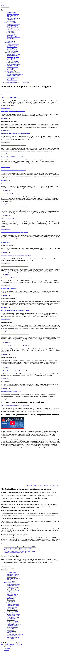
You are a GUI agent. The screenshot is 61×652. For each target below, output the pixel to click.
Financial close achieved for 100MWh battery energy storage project (16, 277)
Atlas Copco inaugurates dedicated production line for (13, 111)
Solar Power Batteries (12, 65)
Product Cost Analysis (12, 51)
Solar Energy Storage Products (11, 62)
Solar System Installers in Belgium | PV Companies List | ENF (14, 266)
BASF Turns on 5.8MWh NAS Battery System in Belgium (13, 170)
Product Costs (10, 31)
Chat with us (55, 485)
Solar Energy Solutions (13, 14)
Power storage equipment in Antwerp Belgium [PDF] (38, 485)
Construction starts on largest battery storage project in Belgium (15, 310)
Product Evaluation (12, 80)
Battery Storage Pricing (13, 29)
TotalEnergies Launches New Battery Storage (11, 391)
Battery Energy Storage (10, 22)
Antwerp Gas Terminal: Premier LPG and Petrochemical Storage (15, 334)
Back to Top (19, 644)
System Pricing (11, 38)
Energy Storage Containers (13, 64)
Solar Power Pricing (12, 19)
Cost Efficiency (11, 21)
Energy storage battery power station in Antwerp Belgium (18, 548)
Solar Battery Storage (9, 32)
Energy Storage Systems (10, 52)
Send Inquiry (7, 648)
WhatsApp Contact (5, 108)
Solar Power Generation (10, 12)
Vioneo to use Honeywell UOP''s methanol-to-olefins (12, 156)
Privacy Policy (4, 644)
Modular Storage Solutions (13, 54)
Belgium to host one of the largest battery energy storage (13, 193)
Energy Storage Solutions (13, 24)
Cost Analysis (10, 28)
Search (18, 642)
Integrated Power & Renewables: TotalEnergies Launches (13, 145)
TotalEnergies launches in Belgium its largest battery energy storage (16, 255)
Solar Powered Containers (13, 72)
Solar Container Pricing (13, 77)
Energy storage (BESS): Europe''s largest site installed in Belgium (15, 345)
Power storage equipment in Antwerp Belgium (17, 82)
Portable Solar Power (9, 42)
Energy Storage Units (12, 67)
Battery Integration (11, 35)
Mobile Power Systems (13, 45)
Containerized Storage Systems (15, 74)
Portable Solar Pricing (12, 49)
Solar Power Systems (12, 15)
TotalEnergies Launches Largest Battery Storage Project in (14, 370)
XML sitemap (11, 644)
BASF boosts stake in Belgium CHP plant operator (12, 97)
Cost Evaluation (11, 39)
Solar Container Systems (10, 71)
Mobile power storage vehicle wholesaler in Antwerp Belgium (19, 551)
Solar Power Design (12, 17)
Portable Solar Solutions (13, 44)
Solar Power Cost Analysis (13, 18)
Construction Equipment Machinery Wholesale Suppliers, (13, 207)
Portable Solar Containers (13, 75)
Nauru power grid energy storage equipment (15, 552)
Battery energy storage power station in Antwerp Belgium (18, 549)
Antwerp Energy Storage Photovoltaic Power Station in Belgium (20, 547)
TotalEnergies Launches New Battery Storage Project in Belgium (15, 133)
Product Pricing (11, 41)
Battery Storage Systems (13, 25)
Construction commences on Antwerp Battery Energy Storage (14, 232)
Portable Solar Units (12, 47)
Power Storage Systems (13, 57)
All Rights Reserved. (12, 646)
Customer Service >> (6, 91)
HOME (2, 82)
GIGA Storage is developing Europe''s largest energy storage (14, 218)
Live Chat (6, 650)
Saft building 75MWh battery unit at (9, 288)
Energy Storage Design (13, 27)
